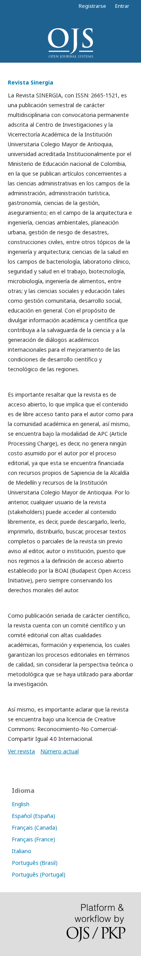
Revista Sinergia (30, 82)
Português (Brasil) (35, 862)
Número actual (59, 751)
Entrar (122, 5)
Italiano (21, 851)
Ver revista (21, 751)
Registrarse (92, 5)
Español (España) (33, 815)
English (20, 804)
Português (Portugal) (38, 874)
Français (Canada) (34, 827)
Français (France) (33, 839)
